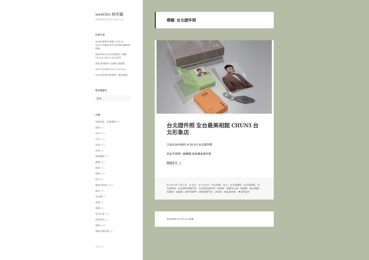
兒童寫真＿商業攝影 (105, 121)
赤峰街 (218, 191)
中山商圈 (216, 184)
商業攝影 (100, 156)
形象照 (220, 188)
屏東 (97, 173)
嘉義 (97, 162)
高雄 (97, 225)
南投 (97, 127)
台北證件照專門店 (187, 188)
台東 (97, 150)
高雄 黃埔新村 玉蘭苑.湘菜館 (110, 63)
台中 (97, 133)
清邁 (97, 208)
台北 (97, 139)
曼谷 (97, 190)
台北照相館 (249, 184)
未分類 (98, 196)
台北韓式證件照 (207, 188)
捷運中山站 (232, 188)
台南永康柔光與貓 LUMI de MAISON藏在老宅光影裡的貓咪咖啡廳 (112, 45)
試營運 (179, 191)
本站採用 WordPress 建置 (180, 219)
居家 (97, 167)
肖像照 (170, 191)
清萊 (97, 202)
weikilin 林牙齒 (109, 14)
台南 (97, 144)
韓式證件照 (230, 191)
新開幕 (243, 188)
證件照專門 (191, 191)
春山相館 (254, 188)
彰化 (97, 179)
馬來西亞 (100, 219)
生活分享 (100, 213)
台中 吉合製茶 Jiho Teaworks (110, 69)
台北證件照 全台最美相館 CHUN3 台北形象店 (213, 128)
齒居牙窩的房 (102, 231)
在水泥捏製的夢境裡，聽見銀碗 (111, 75)
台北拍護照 (235, 184)
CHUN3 (205, 184)
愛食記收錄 (101, 185)
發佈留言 (245, 191)
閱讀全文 (174, 163)
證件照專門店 (206, 191)
